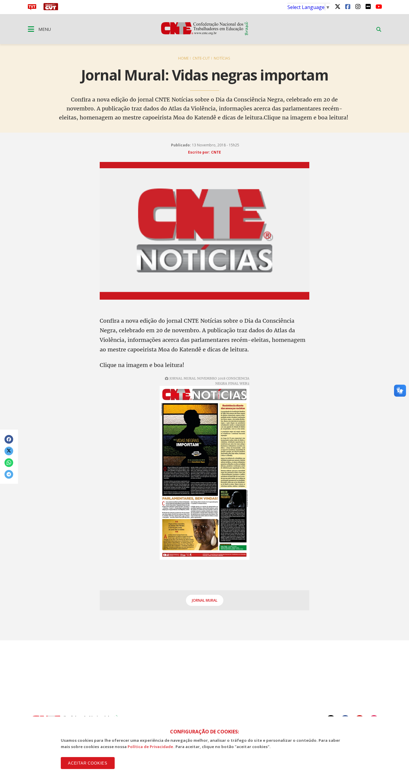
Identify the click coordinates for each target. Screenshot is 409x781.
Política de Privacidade (150, 746)
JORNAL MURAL (204, 600)
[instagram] (358, 6)
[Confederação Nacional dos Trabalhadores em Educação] (204, 33)
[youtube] (378, 6)
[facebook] (348, 6)
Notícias (222, 58)
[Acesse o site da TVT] (32, 8)
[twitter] (337, 6)
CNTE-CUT (201, 58)
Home (183, 58)
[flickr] (368, 6)
